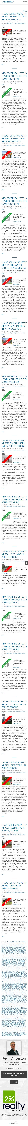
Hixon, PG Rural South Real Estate (9, 977)
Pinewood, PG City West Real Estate (14, 1007)
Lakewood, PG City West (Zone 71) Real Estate (17, 983)
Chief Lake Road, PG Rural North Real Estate (14, 957)
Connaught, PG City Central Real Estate (10, 960)
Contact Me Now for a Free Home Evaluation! (14, 1075)
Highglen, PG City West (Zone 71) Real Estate (14, 975)
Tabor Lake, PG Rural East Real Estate (12, 1023)
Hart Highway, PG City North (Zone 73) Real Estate (14, 973)
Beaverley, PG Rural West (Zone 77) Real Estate (14, 945)
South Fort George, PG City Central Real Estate (14, 1018)
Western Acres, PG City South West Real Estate (11, 1033)
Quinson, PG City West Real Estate (20, 1009)
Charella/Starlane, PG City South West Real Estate (12, 957)
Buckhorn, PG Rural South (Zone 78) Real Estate (14, 951)
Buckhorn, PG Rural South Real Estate (9, 952)
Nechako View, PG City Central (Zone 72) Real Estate (14, 995)
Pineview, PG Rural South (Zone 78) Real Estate (11, 1005)
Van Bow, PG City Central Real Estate (14, 1028)
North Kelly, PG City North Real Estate (9, 999)
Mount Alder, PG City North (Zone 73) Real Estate (14, 991)
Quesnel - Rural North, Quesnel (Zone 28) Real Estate (14, 1008)
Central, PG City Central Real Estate (14, 954)
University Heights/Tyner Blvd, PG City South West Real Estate (13, 1024)
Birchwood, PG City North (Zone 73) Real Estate (14, 948)
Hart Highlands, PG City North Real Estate (10, 972)
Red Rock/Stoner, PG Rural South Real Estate (14, 1011)
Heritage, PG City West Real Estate (15, 974)
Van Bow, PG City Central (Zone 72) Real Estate (14, 1027)
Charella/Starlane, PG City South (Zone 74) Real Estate (13, 955)
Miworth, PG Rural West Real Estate (12, 990)
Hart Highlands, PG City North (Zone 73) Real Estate (15, 971)
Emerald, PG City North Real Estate (12, 966)
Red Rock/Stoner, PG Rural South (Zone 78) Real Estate (13, 1010)
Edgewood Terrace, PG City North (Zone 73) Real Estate (14, 964)
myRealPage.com (14, 1123)
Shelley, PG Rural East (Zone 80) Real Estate (14, 1014)
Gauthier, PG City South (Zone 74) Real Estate (11, 969)
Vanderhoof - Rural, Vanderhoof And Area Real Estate (12, 1029)
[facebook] (12, 1082)
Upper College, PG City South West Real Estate (13, 1025)
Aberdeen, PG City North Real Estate (12, 942)
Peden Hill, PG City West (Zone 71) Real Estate (14, 1001)
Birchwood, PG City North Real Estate (9, 949)
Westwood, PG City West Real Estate (14, 1035)
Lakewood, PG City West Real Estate (9, 984)
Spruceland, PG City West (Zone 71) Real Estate (11, 1019)
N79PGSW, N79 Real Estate (12, 993)
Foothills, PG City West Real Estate (20, 967)
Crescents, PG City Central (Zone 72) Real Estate (14, 962)
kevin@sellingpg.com (21, 1115)
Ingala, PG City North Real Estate (8, 981)
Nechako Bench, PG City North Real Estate (13, 994)
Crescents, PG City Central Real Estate (9, 963)
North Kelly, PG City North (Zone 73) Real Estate (16, 998)
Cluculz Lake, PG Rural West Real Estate (19, 959)
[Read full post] (7, 32)
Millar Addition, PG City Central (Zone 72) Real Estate (15, 987)
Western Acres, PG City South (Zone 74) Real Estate (15, 1032)
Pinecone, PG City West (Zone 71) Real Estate (16, 1003)
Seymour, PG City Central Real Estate (14, 1013)
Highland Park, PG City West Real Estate (19, 976)
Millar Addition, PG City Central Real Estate (10, 988)
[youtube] (16, 1082)
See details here (6, 36)
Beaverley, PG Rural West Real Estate (9, 946)
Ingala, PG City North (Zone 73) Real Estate (15, 979)
